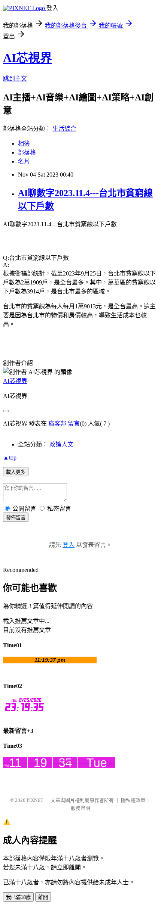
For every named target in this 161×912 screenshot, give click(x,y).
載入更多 (15, 472)
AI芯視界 (27, 58)
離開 (43, 897)
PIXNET (35, 800)
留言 (74, 423)
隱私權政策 (133, 800)
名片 (24, 161)
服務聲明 (80, 808)
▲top (9, 457)
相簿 (24, 143)
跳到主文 (15, 78)
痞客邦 (57, 423)
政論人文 (61, 444)
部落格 (27, 152)
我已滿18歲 (18, 897)
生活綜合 (64, 128)
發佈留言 (15, 517)
